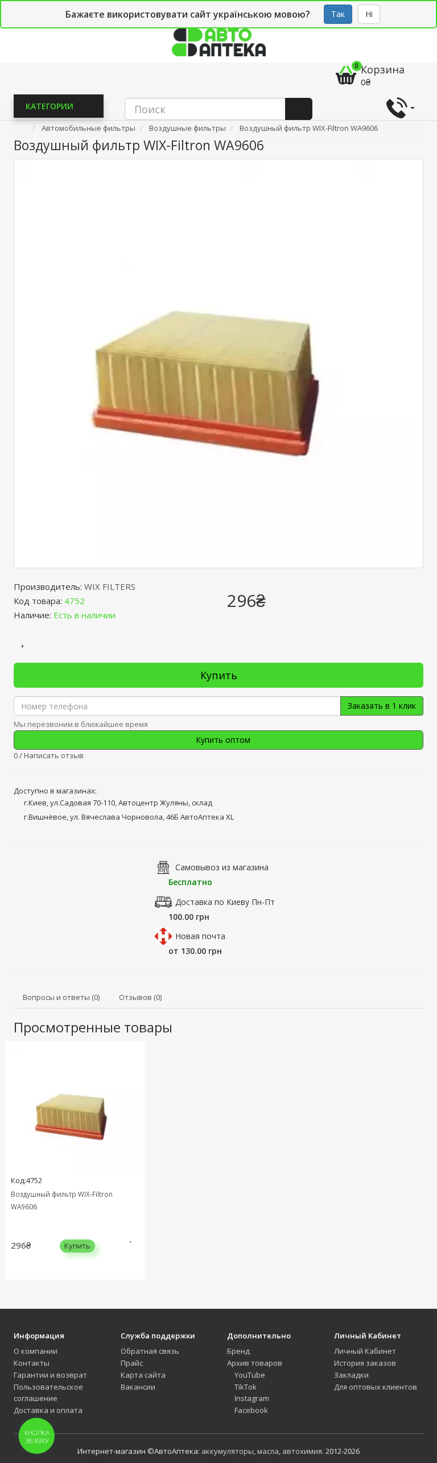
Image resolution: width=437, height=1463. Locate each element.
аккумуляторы (227, 1451)
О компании (35, 1351)
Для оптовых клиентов (375, 1387)
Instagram (251, 1398)
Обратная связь (150, 1351)
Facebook (250, 1410)
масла (268, 1451)
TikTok (245, 1387)
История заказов (365, 1363)
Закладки (351, 1375)
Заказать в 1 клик (382, 705)
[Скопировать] (94, 600)
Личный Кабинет (365, 1351)
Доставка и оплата (48, 1410)
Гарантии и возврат (50, 1375)
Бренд (238, 1351)
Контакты (32, 1363)
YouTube (249, 1375)
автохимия (302, 1451)
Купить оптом (221, 739)
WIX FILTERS (109, 586)
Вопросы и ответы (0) (61, 997)
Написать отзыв (54, 755)
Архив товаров (254, 1363)
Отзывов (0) (140, 997)
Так (338, 14)
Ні (369, 14)
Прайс (132, 1363)
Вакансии (138, 1387)
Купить (218, 675)
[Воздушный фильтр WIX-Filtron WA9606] (218, 363)
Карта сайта (143, 1375)
